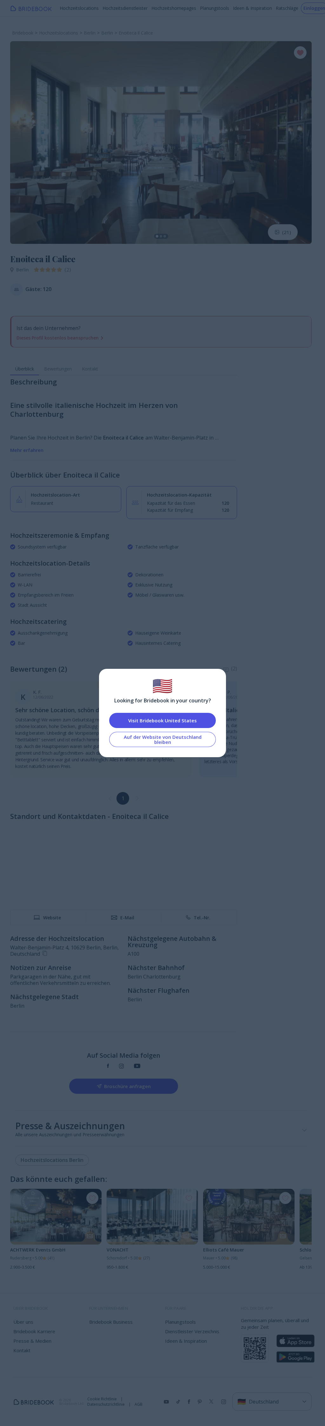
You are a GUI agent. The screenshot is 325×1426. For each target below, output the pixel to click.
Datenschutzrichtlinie (106, 1404)
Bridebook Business (111, 1322)
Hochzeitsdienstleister (125, 8)
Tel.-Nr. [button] (202, 918)
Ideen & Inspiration (252, 8)
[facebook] (108, 1066)
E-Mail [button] (127, 918)
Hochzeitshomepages (173, 8)
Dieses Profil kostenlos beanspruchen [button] (58, 338)
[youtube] (137, 1066)
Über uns (23, 1322)
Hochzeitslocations (79, 8)
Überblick (24, 369)
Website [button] (52, 918)
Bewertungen (58, 369)
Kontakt (90, 369)
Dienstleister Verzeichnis (192, 1331)
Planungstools (214, 8)
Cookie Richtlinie (102, 1399)
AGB (139, 1404)
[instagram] (121, 1066)
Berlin (22, 270)
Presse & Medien (32, 1341)
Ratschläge (287, 8)
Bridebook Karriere (34, 1331)
